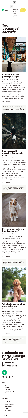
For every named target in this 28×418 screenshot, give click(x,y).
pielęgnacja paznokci (14, 338)
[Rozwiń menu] (14, 2)
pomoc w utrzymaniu (7, 339)
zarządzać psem (14, 262)
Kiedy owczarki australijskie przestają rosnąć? (12, 153)
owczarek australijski (15, 187)
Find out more (6, 101)
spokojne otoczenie (17, 340)
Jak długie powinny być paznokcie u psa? (13, 305)
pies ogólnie (21, 338)
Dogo (7, 10)
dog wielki (17, 106)
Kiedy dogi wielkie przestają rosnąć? (11, 75)
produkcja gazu (20, 261)
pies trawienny (13, 261)
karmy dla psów (6, 261)
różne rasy (10, 340)
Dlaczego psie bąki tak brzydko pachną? (13, 230)
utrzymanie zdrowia (11, 109)
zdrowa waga (6, 110)
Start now (22, 10)
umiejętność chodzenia (8, 342)
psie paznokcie (15, 339)
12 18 (4, 187)
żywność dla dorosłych (7, 189)
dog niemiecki (11, 106)
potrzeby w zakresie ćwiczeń (12, 108)
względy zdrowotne (20, 109)
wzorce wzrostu (19, 188)
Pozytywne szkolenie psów (11, 79)
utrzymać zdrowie (12, 188)
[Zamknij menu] (11, 6)
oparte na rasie (6, 338)
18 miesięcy (5, 106)
